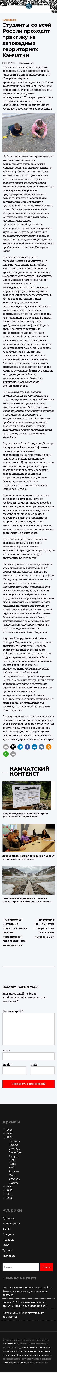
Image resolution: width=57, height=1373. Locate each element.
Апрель (14, 1171)
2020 (10, 1197)
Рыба (5, 1245)
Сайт (34, 1064)
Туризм (7, 1250)
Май (11, 1167)
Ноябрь (13, 1144)
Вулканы (8, 1218)
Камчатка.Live (26, 63)
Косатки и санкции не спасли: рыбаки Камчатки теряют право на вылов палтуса (27, 1291)
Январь (13, 1182)
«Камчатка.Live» (10, 1343)
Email (7, 1064)
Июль (12, 1160)
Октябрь (14, 1148)
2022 (10, 1190)
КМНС (6, 1228)
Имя (6, 1050)
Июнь (12, 1163)
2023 (10, 1186)
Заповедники (9, 20)
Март (12, 1175)
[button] (6, 747)
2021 (9, 1194)
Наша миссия (31, 1347)
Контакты (45, 1347)
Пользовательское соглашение (19, 1351)
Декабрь (14, 1141)
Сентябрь (15, 1152)
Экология (8, 1255)
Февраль (14, 1178)
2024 (10, 1137)
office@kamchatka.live (13, 1362)
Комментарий (12, 1011)
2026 (10, 1129)
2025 (10, 1133)
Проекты (8, 1239)
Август (14, 1156)
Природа (8, 1234)
